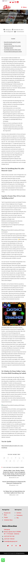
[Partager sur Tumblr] (14, 461)
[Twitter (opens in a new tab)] (10, 2)
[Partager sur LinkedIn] (19, 458)
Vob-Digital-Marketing (20, 553)
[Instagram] (16, 545)
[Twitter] (8, 545)
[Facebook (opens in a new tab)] (13, 2)
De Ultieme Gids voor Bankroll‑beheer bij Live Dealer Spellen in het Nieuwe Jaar (14, 492)
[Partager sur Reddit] (10, 461)
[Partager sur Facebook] (7, 458)
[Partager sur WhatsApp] (21, 461)
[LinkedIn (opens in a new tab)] (18, 2)
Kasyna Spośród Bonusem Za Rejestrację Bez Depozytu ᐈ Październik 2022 (14, 482)
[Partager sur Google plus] (11, 458)
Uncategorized (9, 31)
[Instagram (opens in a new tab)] (16, 2)
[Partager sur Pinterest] (15, 458)
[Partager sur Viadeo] (17, 461)
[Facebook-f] (12, 545)
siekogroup (8, 29)
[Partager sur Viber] (23, 458)
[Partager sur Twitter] (4, 458)
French (5, 0)
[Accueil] (2, 20)
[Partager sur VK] (6, 461)
